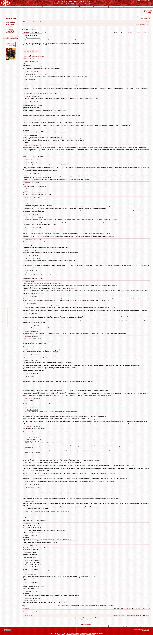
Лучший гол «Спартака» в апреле (31, 51)
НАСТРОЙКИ (11, 30)
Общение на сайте (28, 21)
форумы (104, 6)
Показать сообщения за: (64, 605)
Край (26, 35)
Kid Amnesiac (28, 426)
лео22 (26, 407)
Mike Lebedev (28, 154)
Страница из (128, 32)
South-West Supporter (29, 120)
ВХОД (10, 26)
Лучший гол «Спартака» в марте (30, 58)
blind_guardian (28, 145)
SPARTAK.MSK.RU (59, 633)
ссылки (148, 6)
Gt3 (25, 435)
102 (149, 32)
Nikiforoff (27, 484)
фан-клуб (125, 6)
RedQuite (27, 523)
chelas (26, 314)
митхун (26, 159)
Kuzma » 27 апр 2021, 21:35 (33, 38)
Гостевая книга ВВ (37, 21)
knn (26, 574)
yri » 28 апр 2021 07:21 (32, 162)
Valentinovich (28, 197)
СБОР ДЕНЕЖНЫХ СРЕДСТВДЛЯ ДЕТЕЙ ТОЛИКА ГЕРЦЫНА (10, 38)
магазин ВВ (78, 6)
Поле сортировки (84, 605)
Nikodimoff (27, 560)
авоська (26, 61)
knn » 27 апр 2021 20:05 (32, 376)
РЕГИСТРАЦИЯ (10, 31)
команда (53, 6)
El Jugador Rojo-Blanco (30, 203)
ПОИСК (11, 29)
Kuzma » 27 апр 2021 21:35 (33, 487)
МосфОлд (27, 354)
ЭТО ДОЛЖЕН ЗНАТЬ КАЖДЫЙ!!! (10, 21)
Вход (148, 24)
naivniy (26, 373)
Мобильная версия (146, 21)
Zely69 (26, 71)
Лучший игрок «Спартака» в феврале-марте (33, 56)
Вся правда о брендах (86, 624)
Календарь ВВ (147, 27)
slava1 (26, 135)
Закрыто (23, 32)
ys (25, 281)
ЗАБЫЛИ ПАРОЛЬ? (10, 32)
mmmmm (27, 336)
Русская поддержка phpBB (86, 619)
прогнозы (114, 6)
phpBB (83, 617)
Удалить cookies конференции (128, 615)
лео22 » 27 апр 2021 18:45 (33, 437)
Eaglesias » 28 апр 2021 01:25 (33, 273)
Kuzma (26, 496)
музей (141, 6)
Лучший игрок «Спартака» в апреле (31, 50)
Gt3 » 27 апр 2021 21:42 (32, 409)
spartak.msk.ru (95, 633)
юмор (134, 6)
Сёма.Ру (147, 630)
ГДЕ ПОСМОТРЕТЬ (10, 24)
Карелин (27, 331)
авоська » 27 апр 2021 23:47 (33, 258)
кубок (32, 6)
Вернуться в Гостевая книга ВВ (30, 611)
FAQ (137, 24)
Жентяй (26, 270)
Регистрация (142, 24)
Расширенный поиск (145, 18)
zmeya (26, 245)
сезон (12, 6)
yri (25, 250)
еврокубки (41, 6)
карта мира (64, 6)
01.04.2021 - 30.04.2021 (29, 29)
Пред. (24, 605)
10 (145, 32)
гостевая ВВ (92, 6)
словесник (27, 325)
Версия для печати (148, 21)
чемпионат (22, 6)
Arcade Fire (27, 83)
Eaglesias (27, 96)
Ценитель (27, 182)
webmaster (147, 629)
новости (4, 6)
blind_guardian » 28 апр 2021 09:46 (35, 217)
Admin (26, 48)
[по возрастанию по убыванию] (107, 605)
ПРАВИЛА (10, 28)
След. (148, 605)
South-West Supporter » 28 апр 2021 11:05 (36, 74)
